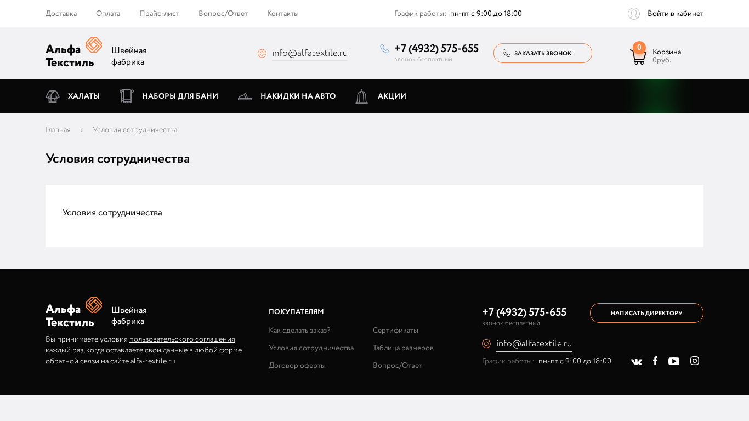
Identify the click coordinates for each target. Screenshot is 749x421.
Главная (58, 129)
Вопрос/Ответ (223, 13)
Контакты (283, 13)
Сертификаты (395, 330)
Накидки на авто (298, 96)
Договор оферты (297, 365)
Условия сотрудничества (311, 348)
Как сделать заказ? (300, 330)
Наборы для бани (180, 96)
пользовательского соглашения (182, 339)
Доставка (61, 13)
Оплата (108, 13)
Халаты (84, 96)
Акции (392, 96)
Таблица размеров (403, 348)
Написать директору (647, 313)
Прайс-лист (159, 13)
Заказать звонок (542, 53)
